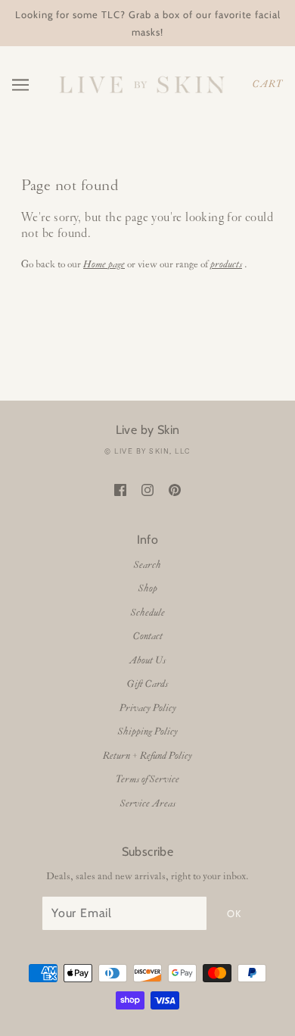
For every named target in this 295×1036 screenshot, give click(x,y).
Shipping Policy (148, 732)
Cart (268, 84)
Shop (147, 588)
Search (147, 565)
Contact (148, 636)
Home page (104, 264)
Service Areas (147, 804)
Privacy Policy (148, 708)
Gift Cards (147, 684)
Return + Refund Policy (147, 756)
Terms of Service (147, 779)
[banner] (141, 84)
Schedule (148, 613)
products (226, 264)
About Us (147, 660)
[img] (120, 490)
